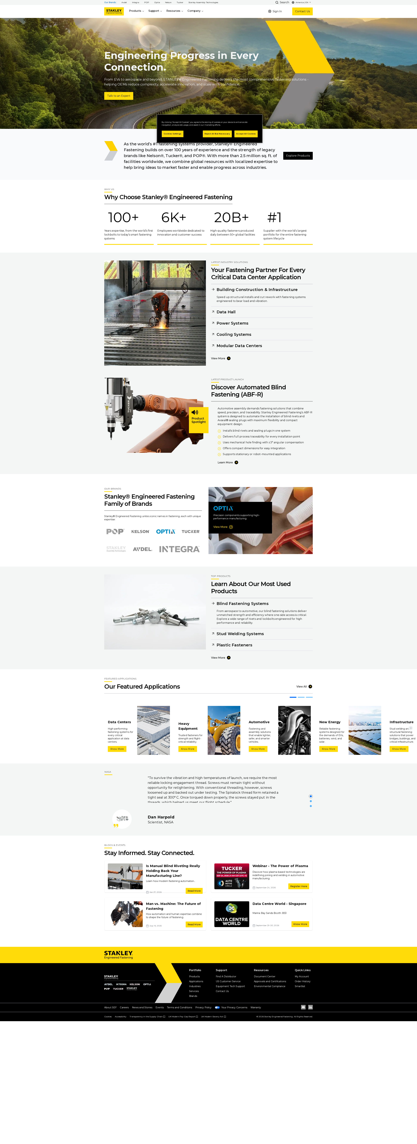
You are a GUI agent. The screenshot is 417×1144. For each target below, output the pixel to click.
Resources (173, 10)
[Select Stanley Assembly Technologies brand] (116, 549)
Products (135, 10)
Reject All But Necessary (217, 134)
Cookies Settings (172, 134)
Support (153, 10)
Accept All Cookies (246, 134)
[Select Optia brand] (166, 531)
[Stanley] (114, 11)
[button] (124, 2)
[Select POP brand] (115, 531)
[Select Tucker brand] (190, 531)
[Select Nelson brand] (141, 531)
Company (194, 10)
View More (218, 358)
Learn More (225, 462)
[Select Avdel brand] (142, 549)
